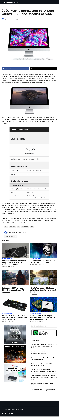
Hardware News (9, 8)
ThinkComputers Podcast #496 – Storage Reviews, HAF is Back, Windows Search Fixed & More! (44, 377)
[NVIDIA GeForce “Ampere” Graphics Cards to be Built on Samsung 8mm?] (15, 304)
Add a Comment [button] (11, 236)
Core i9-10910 (12, 226)
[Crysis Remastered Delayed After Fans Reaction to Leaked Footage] (43, 277)
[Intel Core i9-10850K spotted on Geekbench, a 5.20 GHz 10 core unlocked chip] (43, 304)
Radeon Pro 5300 (25, 226)
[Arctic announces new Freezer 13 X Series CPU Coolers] (43, 250)
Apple (6, 226)
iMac (18, 226)
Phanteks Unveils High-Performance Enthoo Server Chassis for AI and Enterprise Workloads (44, 346)
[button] (3, 2)
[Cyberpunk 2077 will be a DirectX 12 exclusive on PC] (15, 277)
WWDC (32, 226)
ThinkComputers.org (11, 2)
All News (4, 8)
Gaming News (8, 286)
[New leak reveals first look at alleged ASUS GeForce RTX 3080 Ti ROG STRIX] (15, 250)
